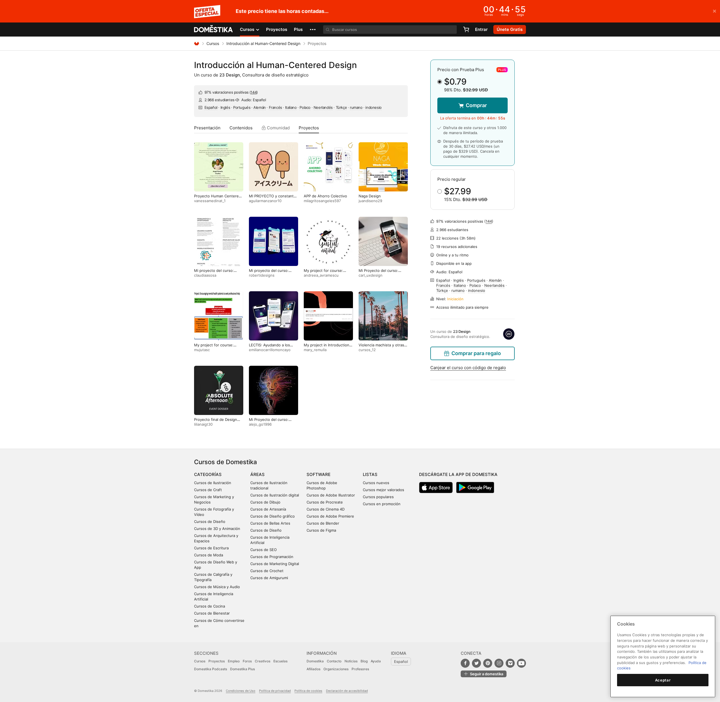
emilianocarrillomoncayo (270, 349)
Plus (298, 29)
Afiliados (313, 669)
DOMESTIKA (213, 29)
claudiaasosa (205, 275)
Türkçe (341, 107)
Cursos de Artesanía (268, 509)
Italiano (291, 107)
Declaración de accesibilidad (347, 691)
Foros (247, 661)
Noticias (351, 661)
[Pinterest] (487, 663)
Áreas (257, 474)
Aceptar (663, 680)
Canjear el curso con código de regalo (468, 367)
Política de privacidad (275, 691)
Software (318, 474)
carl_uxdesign (370, 275)
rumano (356, 107)
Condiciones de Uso (240, 691)
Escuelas (280, 661)
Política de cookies (308, 691)
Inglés (225, 107)
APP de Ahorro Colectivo (325, 196)
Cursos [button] (247, 29)
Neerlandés (323, 107)
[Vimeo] (510, 663)
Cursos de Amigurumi (269, 577)
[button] (312, 29)
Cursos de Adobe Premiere (330, 516)
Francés (275, 107)
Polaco (305, 107)
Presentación (207, 127)
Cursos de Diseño (209, 521)
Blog (364, 661)
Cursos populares (378, 497)
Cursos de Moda (208, 555)
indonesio (373, 107)
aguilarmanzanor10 (265, 200)
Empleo (234, 661)
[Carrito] (466, 29)
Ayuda (376, 661)
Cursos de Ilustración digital (274, 495)
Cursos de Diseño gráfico (272, 516)
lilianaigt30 (203, 424)
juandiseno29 (370, 200)
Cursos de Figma (321, 530)
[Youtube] (521, 663)
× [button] (714, 11)
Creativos (262, 661)
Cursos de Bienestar (212, 613)
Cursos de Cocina (209, 606)
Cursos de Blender (323, 523)
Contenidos (241, 127)
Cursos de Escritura (211, 548)
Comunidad (278, 127)
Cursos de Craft (208, 489)
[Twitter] (476, 663)
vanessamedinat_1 (210, 200)
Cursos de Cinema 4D (326, 509)
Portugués (241, 107)
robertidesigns (261, 275)
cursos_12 (367, 349)
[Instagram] (498, 663)
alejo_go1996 (260, 424)
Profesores (360, 669)
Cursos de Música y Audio (217, 586)
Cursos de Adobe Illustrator (331, 495)
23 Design (229, 75)
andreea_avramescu (321, 275)
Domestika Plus (242, 669)
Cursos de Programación (271, 556)
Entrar (481, 29)
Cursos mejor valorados (383, 489)
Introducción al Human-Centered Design (263, 43)
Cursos (212, 43)
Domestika (315, 661)
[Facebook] (465, 663)
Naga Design (370, 196)
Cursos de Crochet (267, 570)
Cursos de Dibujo (265, 502)
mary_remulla (315, 349)
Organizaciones (335, 669)
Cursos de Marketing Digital (274, 563)
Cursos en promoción (381, 504)
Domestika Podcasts (210, 669)
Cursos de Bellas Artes (270, 523)
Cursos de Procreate (325, 502)
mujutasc (202, 349)
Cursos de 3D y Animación (217, 528)
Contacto (334, 661)
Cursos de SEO (263, 549)
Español (210, 107)
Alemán (259, 107)
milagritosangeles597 (322, 200)
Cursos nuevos (376, 482)
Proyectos (276, 29)
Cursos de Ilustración (212, 482)
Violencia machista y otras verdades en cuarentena (381, 347)
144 (253, 92)
